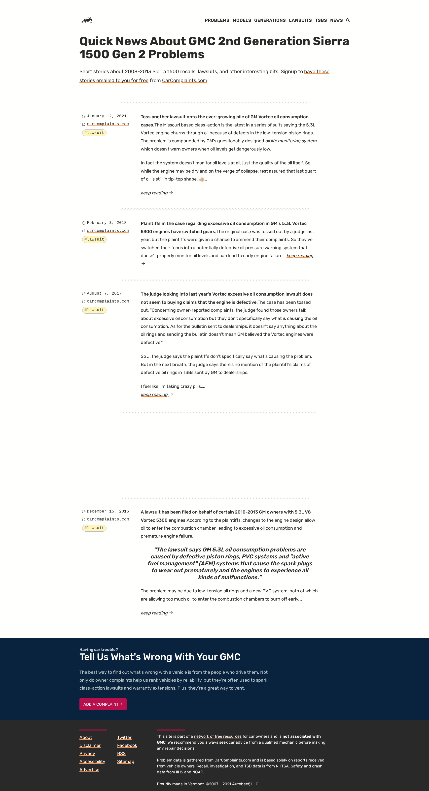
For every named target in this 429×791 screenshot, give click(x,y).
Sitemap (125, 761)
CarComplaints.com (184, 80)
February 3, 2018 (107, 223)
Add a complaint (101, 704)
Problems (217, 20)
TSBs (321, 20)
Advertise (89, 769)
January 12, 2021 (107, 116)
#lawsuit (94, 133)
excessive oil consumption (266, 528)
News (336, 20)
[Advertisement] (218, 448)
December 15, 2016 (108, 511)
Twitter (124, 737)
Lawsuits (300, 20)
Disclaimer (90, 745)
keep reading (168, 193)
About (85, 737)
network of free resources (218, 736)
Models (242, 20)
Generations (270, 20)
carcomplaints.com (108, 124)
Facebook (127, 745)
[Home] (86, 20)
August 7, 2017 (104, 293)
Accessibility (92, 761)
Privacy (87, 753)
